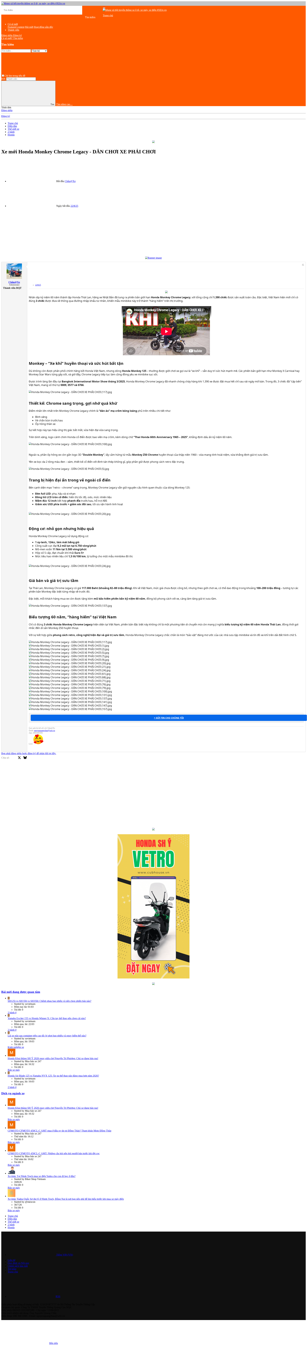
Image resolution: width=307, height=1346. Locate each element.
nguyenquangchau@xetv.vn (44, 730)
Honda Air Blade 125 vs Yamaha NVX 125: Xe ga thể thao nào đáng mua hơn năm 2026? (53, 1075)
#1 (303, 264)
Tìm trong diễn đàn (121, 21)
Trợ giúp (12, 1268)
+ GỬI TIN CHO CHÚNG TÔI (169, 717)
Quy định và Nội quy (18, 1263)
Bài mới (107, 21)
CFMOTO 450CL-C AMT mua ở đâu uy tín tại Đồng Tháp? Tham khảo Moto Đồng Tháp (59, 1130)
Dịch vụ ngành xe (12, 1093)
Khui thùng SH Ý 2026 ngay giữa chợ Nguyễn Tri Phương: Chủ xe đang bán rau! (53, 1058)
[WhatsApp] (53, 768)
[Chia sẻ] (226, 276)
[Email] (59, 768)
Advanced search (140, 21)
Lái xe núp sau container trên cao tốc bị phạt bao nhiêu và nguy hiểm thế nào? (47, 1035)
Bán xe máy (14, 1070)
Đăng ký (5, 116)
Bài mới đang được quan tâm (20, 992)
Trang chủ (108, 15)
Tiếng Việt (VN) (64, 1254)
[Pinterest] (42, 768)
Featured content (16, 27)
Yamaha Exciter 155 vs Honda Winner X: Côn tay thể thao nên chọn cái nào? (47, 1018)
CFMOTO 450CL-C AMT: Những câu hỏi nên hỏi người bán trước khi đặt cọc (54, 1153)
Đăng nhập (6, 110)
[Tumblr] (47, 768)
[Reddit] (36, 768)
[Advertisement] (97, 232)
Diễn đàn (107, 18)
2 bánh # (12, 1012)
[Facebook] (13, 768)
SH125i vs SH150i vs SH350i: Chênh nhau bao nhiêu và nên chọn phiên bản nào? (49, 1001)
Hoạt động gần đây (43, 27)
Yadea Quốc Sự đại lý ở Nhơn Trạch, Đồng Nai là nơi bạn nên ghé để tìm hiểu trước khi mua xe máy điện (66, 1199)
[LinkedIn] (31, 768)
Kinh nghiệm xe (16, 1047)
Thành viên (13, 30)
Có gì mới (13, 24)
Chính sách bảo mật (18, 1266)
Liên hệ (11, 1260)
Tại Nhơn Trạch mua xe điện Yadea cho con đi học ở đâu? (41, 1176)
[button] (50, 75)
